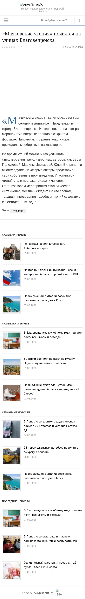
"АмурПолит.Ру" (43, 592)
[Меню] (6, 20)
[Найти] (78, 20)
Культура (18, 210)
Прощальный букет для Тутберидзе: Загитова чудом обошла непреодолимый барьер (51, 389)
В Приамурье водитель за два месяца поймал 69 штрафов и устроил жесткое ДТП (50, 426)
